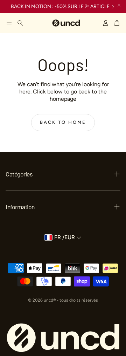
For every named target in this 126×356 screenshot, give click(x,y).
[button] (9, 23)
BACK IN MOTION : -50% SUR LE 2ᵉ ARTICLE (60, 6)
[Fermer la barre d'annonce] (119, 5)
